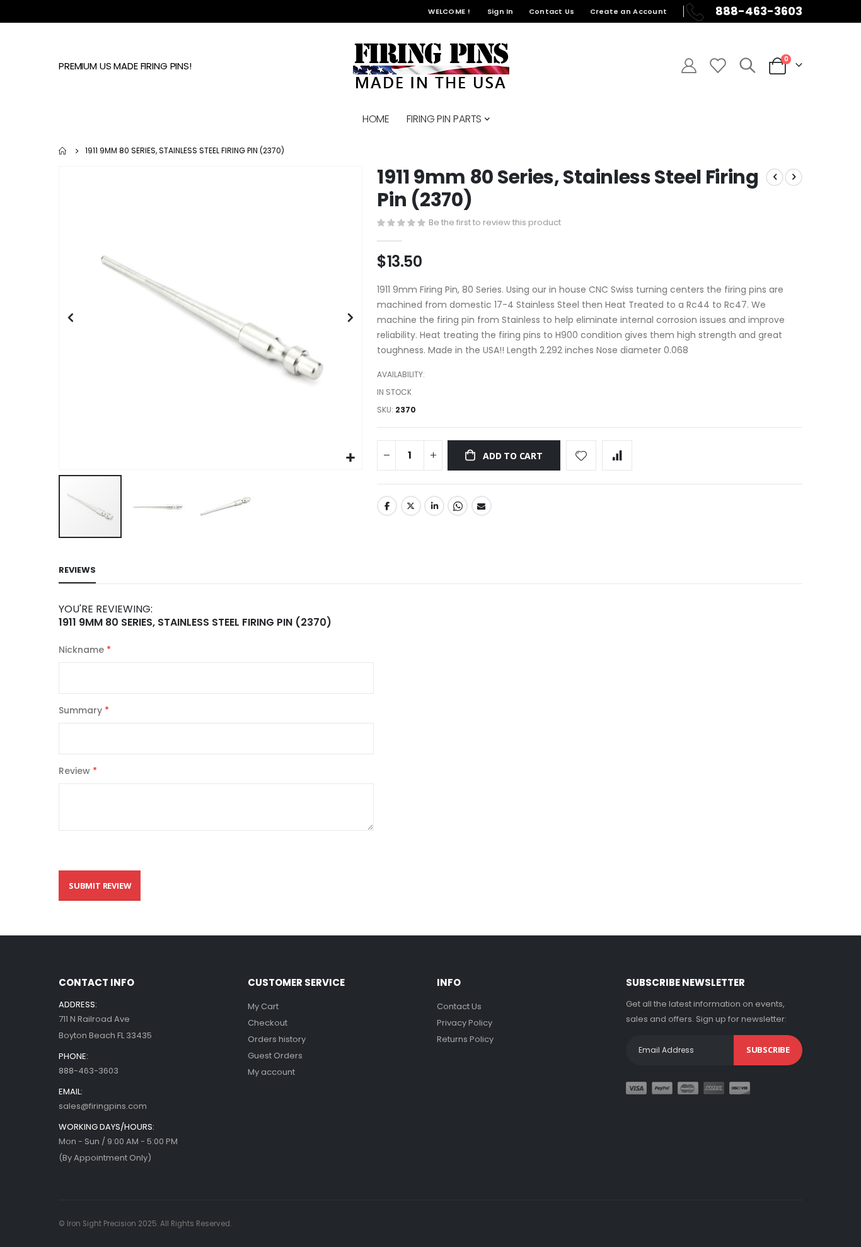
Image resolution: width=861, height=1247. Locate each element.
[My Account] (688, 65)
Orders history (277, 1039)
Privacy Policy (464, 1023)
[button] (351, 458)
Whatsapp (458, 506)
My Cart (263, 1006)
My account (271, 1072)
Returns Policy (465, 1039)
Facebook (387, 506)
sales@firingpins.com (103, 1106)
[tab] (77, 570)
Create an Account (628, 11)
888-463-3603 (88, 1071)
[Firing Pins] (430, 65)
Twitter (411, 506)
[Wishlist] (717, 65)
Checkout (267, 1023)
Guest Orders (275, 1056)
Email (481, 506)
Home (63, 150)
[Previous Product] (774, 177)
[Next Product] (793, 177)
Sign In (500, 11)
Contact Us (552, 11)
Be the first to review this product (495, 222)
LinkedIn (434, 506)
